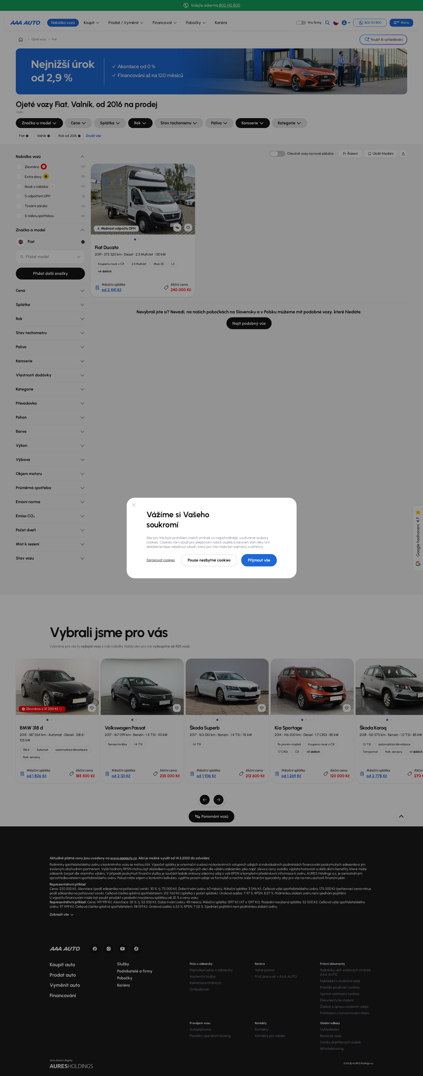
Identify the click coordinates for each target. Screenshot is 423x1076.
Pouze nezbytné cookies (209, 560)
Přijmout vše (259, 560)
